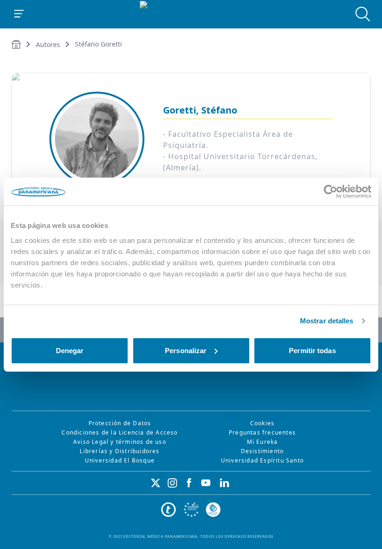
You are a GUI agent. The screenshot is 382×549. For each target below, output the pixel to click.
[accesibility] (191, 509)
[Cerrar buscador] (362, 14)
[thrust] (213, 509)
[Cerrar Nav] (19, 14)
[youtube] (206, 483)
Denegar (70, 350)
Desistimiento (262, 451)
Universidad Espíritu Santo (262, 460)
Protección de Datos (120, 423)
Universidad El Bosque (120, 460)
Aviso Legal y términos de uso (119, 442)
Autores (48, 44)
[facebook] (189, 483)
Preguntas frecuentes (262, 432)
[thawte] (168, 509)
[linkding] (224, 483)
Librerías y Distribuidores (119, 451)
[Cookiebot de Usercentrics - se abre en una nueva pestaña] (330, 192)
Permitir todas (312, 350)
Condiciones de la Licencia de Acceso (119, 432)
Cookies (262, 423)
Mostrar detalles (327, 321)
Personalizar (185, 350)
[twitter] (155, 483)
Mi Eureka (262, 442)
